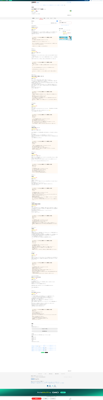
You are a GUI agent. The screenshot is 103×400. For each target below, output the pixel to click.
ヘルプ (45, 373)
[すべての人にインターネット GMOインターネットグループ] (97, 0)
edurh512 (34, 103)
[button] (70, 398)
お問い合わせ (50, 373)
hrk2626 (34, 126)
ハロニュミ (34, 227)
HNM (34, 202)
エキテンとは (40, 373)
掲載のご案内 (57, 373)
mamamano (35, 25)
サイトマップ (63, 373)
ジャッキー (34, 74)
